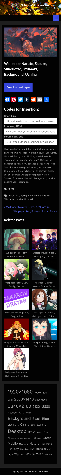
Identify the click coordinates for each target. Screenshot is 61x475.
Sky (16, 448)
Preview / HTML (13, 126)
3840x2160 (19, 406)
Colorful (31, 425)
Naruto (37, 195)
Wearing (19, 454)
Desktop (17, 431)
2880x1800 (41, 400)
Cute (44, 425)
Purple (49, 444)
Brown (16, 425)
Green (47, 438)
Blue (45, 419)
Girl (34, 438)
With (39, 454)
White (30, 454)
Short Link (10, 116)
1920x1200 (40, 392)
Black (36, 419)
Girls (39, 438)
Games (27, 438)
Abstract (12, 412)
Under (47, 449)
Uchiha (19, 199)
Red (10, 448)
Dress (31, 432)
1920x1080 (20, 392)
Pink (43, 444)
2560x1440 (13, 195)
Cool (39, 425)
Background (27, 195)
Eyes (45, 432)
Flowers (12, 438)
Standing (24, 449)
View (10, 454)
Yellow (49, 454)
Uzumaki (28, 199)
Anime (11, 189)
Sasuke (46, 195)
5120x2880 (41, 407)
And (21, 412)
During (39, 432)
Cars (23, 424)
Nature (34, 443)
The (32, 449)
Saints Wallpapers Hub (35, 5)
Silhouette (9, 199)
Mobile (13, 443)
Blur (10, 424)
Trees (39, 448)
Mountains (23, 444)
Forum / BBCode (13, 136)
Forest (20, 438)
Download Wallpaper (18, 87)
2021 (10, 400)
